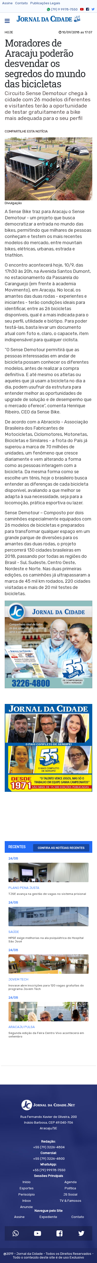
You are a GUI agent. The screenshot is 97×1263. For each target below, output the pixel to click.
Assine (7, 3)
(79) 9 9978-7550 (64, 9)
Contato (21, 3)
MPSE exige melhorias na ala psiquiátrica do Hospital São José (46, 939)
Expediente (48, 1217)
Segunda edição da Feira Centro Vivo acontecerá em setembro (46, 1034)
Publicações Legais (45, 3)
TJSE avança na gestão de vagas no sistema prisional (47, 894)
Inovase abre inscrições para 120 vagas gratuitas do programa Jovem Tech (46, 987)
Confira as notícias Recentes (61, 848)
